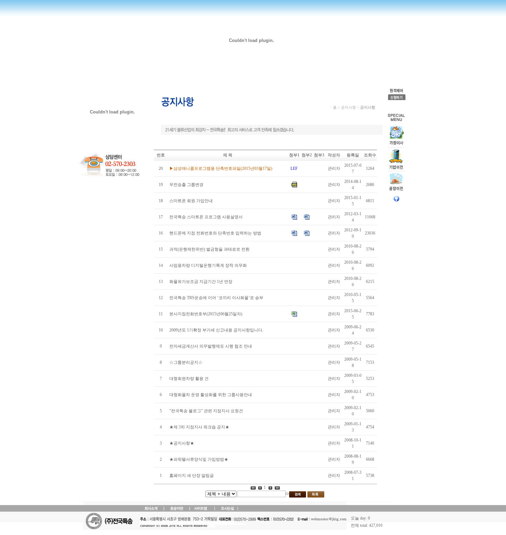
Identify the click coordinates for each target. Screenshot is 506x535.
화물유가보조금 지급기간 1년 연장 (200, 281)
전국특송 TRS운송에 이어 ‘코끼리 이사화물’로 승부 (216, 297)
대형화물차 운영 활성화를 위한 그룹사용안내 (210, 394)
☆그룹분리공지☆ (185, 362)
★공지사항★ (181, 443)
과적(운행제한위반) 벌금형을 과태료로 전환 (209, 249)
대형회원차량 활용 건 (189, 378)
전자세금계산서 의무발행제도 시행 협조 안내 (210, 346)
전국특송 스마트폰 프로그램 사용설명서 (206, 217)
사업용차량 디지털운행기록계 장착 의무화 (208, 265)
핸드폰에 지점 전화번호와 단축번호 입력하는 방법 (215, 233)
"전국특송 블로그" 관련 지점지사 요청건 (206, 410)
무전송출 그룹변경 (186, 184)
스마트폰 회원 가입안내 (191, 200)
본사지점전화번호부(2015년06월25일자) (205, 314)
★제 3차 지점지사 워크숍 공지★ (199, 427)
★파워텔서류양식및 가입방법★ (198, 459)
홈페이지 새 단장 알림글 (191, 475)
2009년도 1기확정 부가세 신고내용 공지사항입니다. (216, 330)
